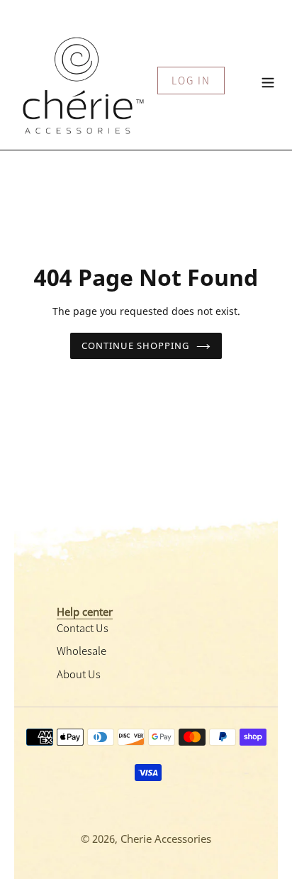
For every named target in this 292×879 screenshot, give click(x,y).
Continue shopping (136, 345)
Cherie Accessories (165, 838)
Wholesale (81, 650)
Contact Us (82, 627)
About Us (79, 673)
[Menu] (268, 80)
